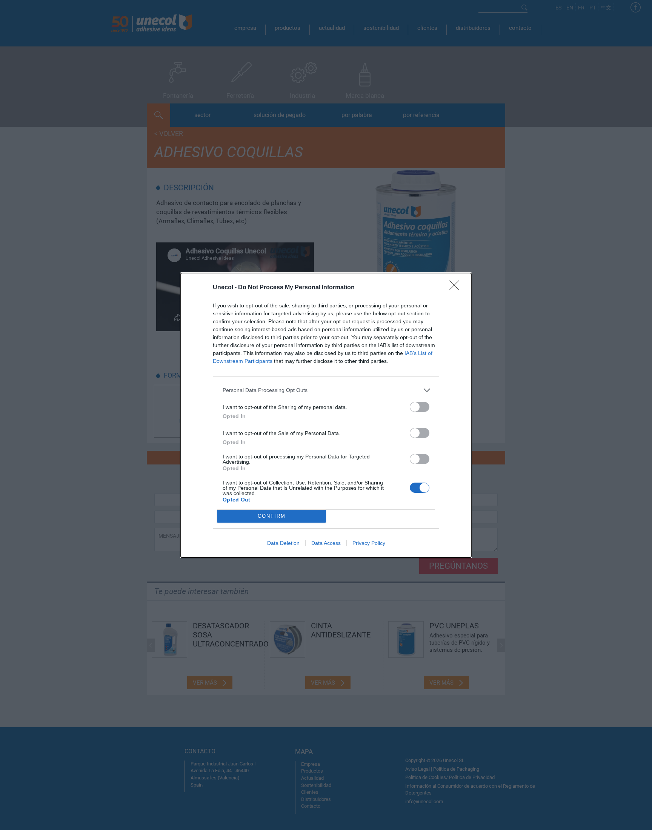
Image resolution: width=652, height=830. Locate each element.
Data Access (326, 543)
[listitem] (326, 390)
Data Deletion (283, 543)
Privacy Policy (368, 543)
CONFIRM (272, 516)
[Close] (456, 288)
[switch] (419, 407)
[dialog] (326, 415)
